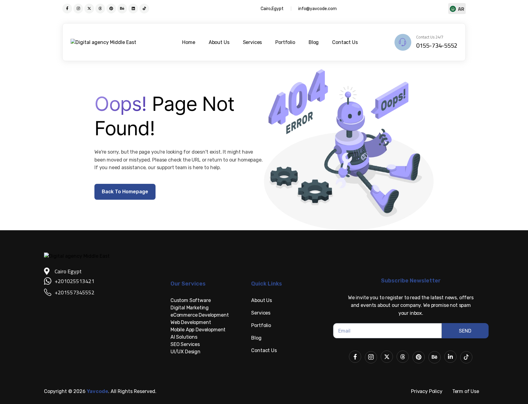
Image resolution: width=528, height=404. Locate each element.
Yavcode (97, 391)
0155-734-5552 (436, 45)
